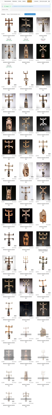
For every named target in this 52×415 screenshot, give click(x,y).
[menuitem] (2, 1)
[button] (49, 1)
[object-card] (8, 29)
